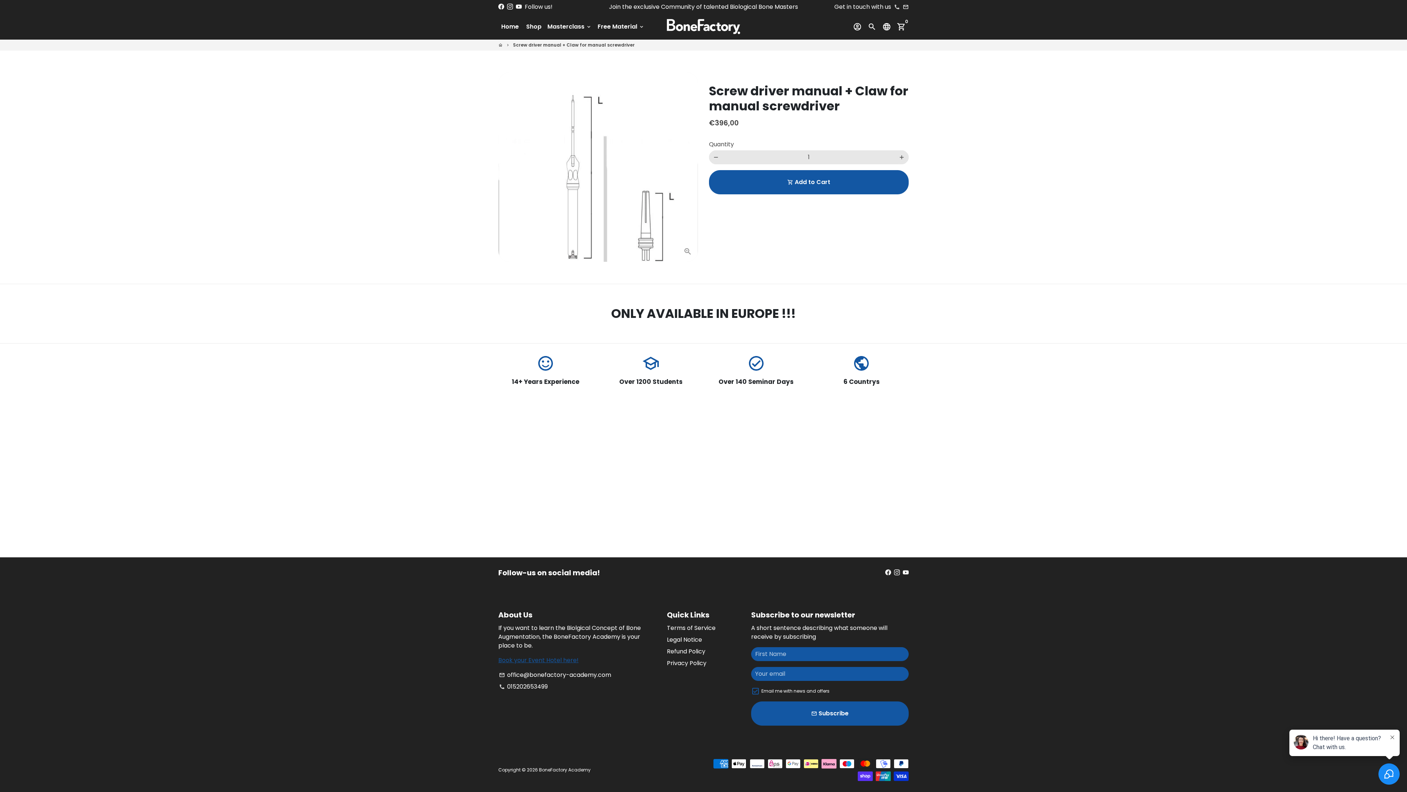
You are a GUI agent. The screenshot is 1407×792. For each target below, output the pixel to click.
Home (510, 26)
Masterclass (569, 26)
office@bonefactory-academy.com (555, 675)
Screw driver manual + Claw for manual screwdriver (574, 45)
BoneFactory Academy (565, 770)
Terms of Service (691, 628)
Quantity (721, 144)
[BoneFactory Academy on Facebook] (501, 7)
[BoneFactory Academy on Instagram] (510, 7)
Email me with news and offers (795, 691)
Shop (534, 26)
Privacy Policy (686, 663)
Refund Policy (686, 651)
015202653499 (523, 686)
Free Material (621, 26)
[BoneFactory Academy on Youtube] (519, 7)
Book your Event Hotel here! (538, 660)
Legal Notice (684, 639)
